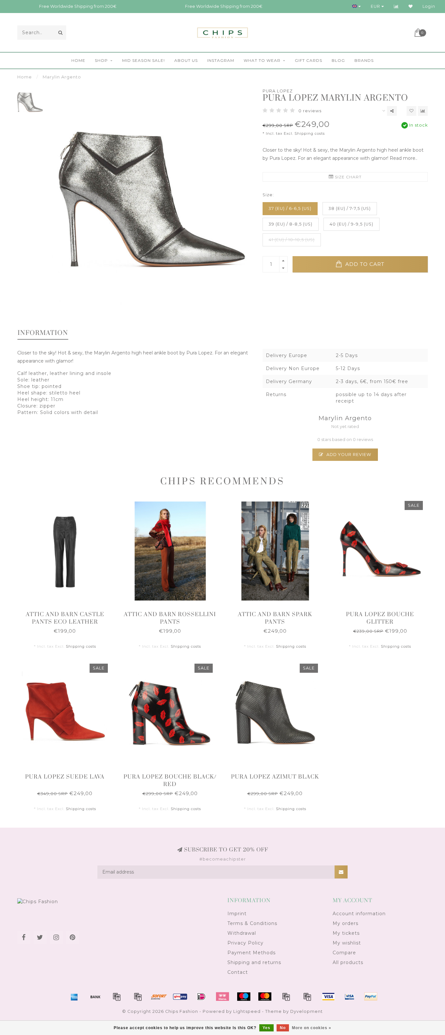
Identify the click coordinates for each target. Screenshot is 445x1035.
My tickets (346, 933)
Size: (268, 194)
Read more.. (403, 158)
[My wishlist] (411, 6)
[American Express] (74, 996)
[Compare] (396, 6)
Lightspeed (247, 1011)
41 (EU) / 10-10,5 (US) (292, 239)
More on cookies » (311, 1028)
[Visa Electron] (349, 996)
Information (43, 333)
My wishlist (347, 943)
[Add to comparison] (423, 111)
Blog (338, 60)
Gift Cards (308, 60)
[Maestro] (244, 996)
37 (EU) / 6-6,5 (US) (290, 208)
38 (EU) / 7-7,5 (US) (350, 208)
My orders (345, 923)
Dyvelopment (306, 1011)
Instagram (220, 60)
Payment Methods (251, 953)
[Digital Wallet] (138, 996)
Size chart (348, 176)
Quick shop (67, 612)
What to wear (262, 60)
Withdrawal (241, 933)
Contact (237, 972)
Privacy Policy (245, 943)
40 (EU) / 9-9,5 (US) (351, 224)
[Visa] (328, 996)
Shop (101, 60)
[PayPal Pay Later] (307, 996)
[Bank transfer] (95, 996)
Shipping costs (309, 133)
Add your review (348, 454)
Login (429, 6)
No (283, 1028)
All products (348, 962)
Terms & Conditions (252, 923)
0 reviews (310, 110)
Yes (266, 1028)
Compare (344, 953)
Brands (364, 60)
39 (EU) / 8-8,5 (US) (290, 224)
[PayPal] (286, 996)
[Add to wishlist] (411, 111)
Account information (359, 914)
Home (78, 60)
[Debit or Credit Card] (116, 996)
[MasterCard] (265, 996)
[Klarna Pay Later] (222, 996)
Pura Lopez (278, 91)
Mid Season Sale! (143, 60)
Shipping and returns (254, 962)
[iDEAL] (201, 996)
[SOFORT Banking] (159, 996)
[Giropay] (180, 996)
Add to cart (364, 264)
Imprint (237, 914)
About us (186, 60)
